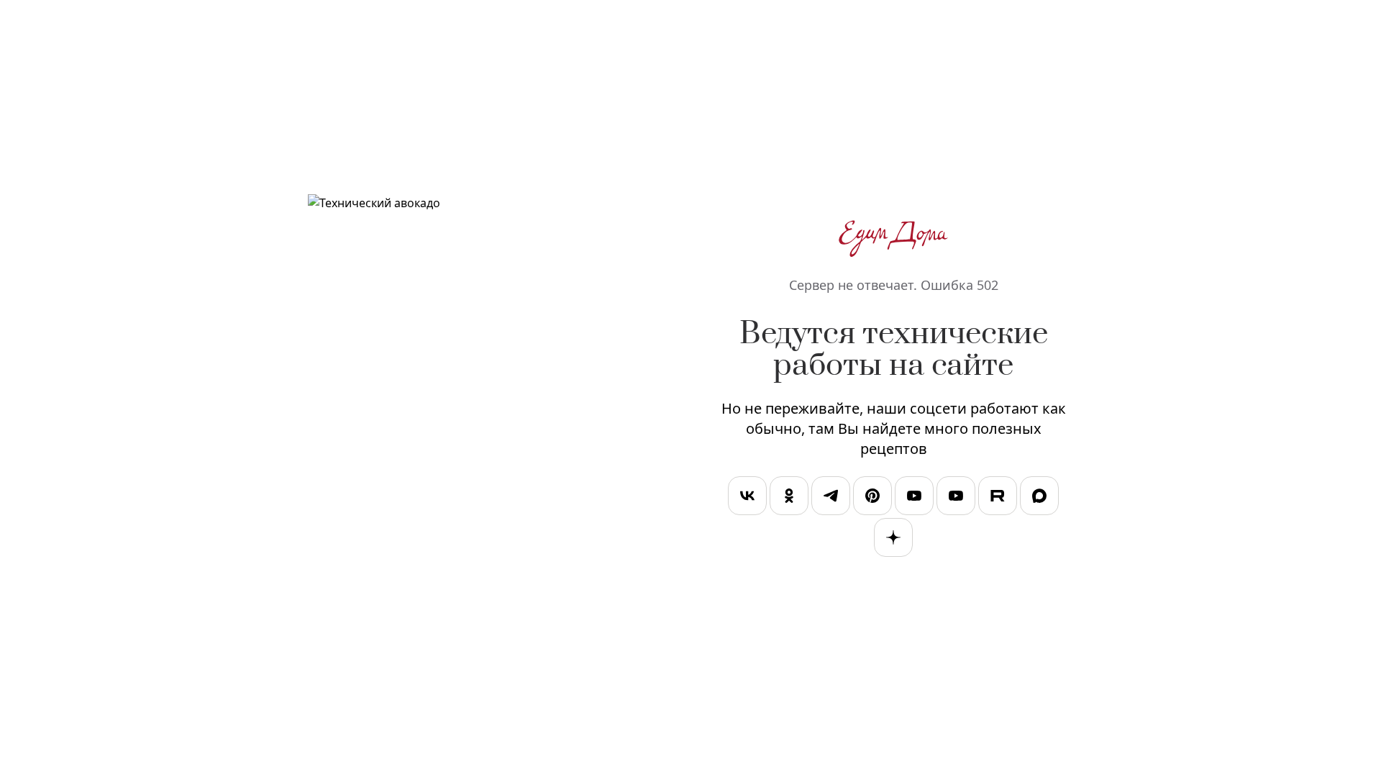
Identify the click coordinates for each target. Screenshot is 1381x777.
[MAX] (1039, 498)
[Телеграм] (830, 498)
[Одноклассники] (789, 498)
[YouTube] (914, 498)
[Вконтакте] (747, 498)
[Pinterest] (872, 498)
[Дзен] (893, 540)
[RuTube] (997, 498)
